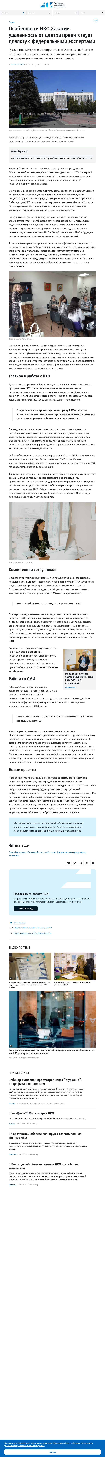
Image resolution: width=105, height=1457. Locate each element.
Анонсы (12, 1103)
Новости (12, 1154)
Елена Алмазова (16, 64)
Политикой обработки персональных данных (25, 1446)
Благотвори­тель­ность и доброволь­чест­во (45, 1103)
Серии (11, 22)
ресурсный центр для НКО (40, 927)
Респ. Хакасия (19, 923)
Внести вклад (26, 908)
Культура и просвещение (29, 1058)
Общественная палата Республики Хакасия (32, 933)
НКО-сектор (31, 64)
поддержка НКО (21, 927)
